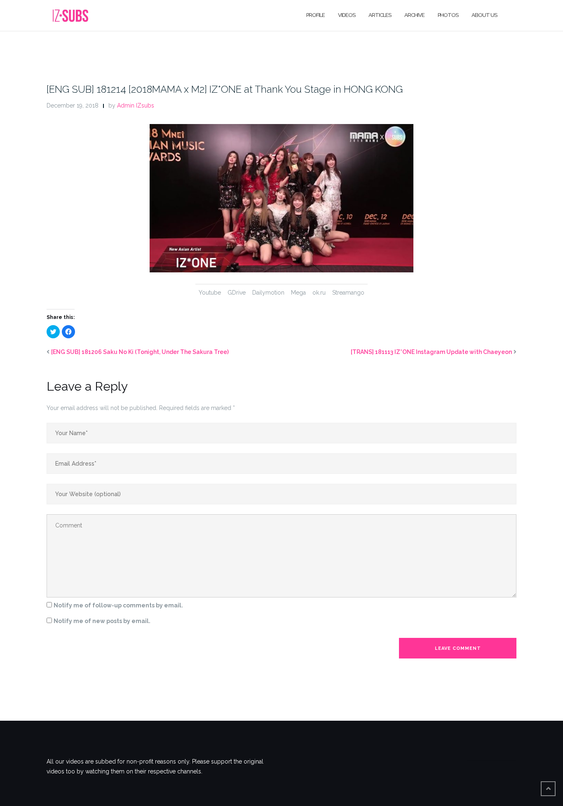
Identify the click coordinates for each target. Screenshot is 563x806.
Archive (414, 15)
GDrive (237, 292)
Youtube (210, 292)
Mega (298, 292)
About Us (484, 15)
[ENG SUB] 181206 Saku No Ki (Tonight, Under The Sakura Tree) (140, 352)
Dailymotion (268, 292)
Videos (346, 15)
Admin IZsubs (135, 105)
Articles (379, 15)
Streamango (348, 292)
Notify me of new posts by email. (102, 621)
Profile (315, 15)
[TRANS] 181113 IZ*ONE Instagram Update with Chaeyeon (431, 352)
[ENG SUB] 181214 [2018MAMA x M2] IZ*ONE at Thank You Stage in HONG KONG (225, 89)
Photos (448, 15)
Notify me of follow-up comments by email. (118, 605)
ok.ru (319, 292)
